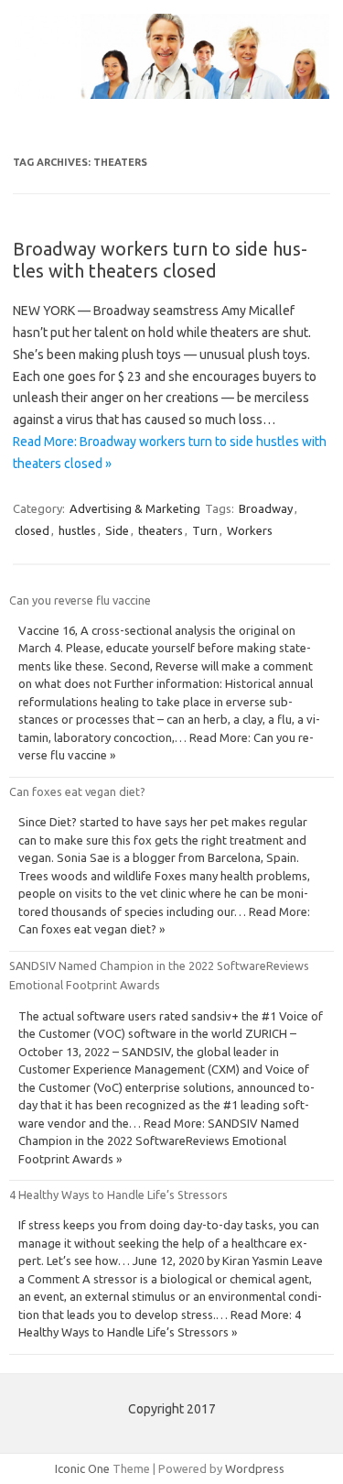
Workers (250, 530)
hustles (77, 530)
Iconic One (82, 1468)
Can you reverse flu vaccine (80, 600)
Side (117, 530)
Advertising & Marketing (135, 508)
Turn (205, 530)
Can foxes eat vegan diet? (77, 791)
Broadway (266, 508)
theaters (160, 530)
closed (32, 530)
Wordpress (254, 1468)
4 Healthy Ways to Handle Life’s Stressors (118, 1194)
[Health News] (171, 94)
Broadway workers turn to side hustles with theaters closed (160, 259)
